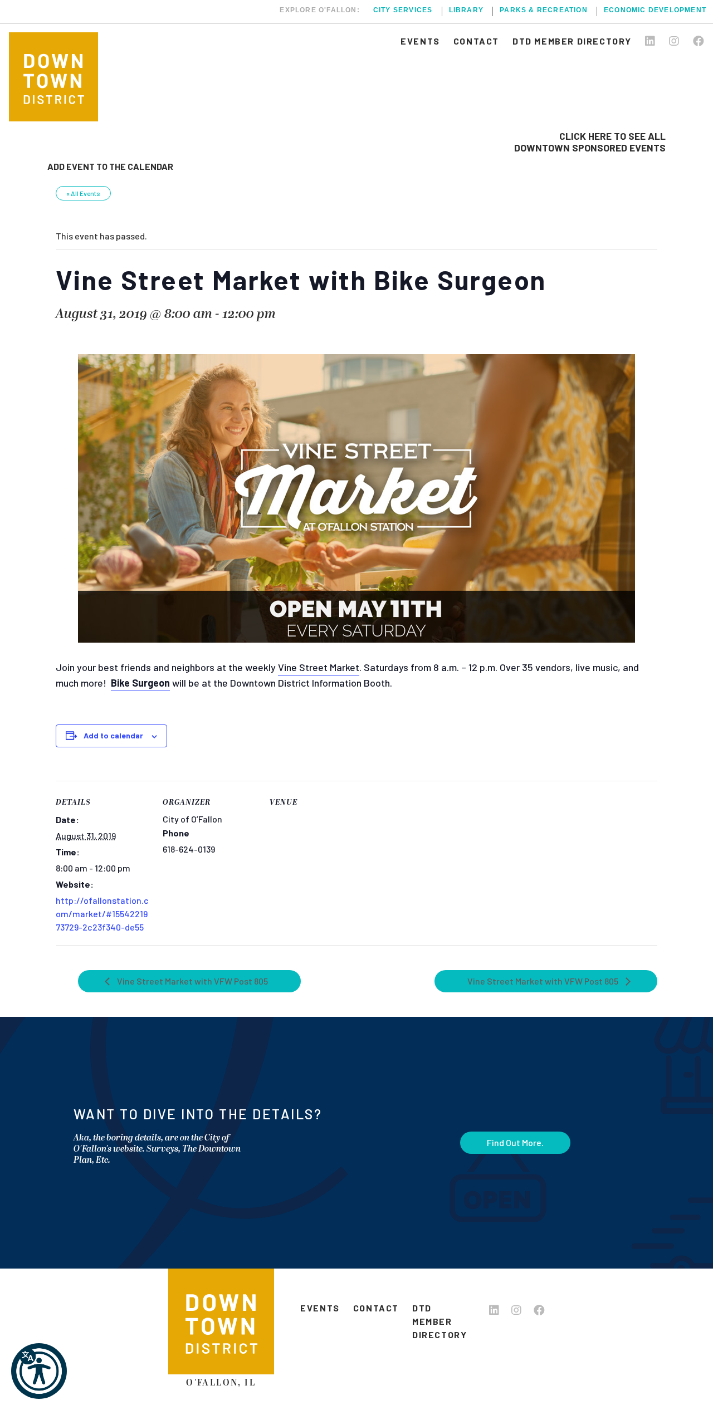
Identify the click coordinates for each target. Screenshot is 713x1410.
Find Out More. (515, 1142)
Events (420, 41)
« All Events (83, 193)
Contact (476, 41)
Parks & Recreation (544, 10)
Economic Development (655, 10)
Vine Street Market (318, 667)
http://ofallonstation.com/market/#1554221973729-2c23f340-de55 (102, 913)
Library (466, 10)
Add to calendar (113, 735)
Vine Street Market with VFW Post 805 (191, 981)
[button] (39, 1371)
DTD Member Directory (572, 41)
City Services (403, 10)
